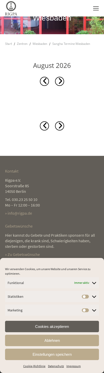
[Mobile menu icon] (96, 8)
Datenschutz (56, 366)
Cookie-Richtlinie (34, 366)
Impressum (73, 366)
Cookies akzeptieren (52, 326)
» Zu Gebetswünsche (22, 254)
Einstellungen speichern (52, 354)
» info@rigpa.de (18, 213)
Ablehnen (52, 340)
